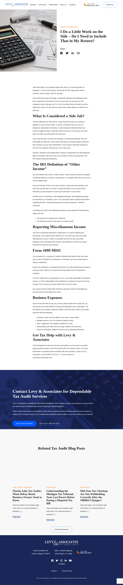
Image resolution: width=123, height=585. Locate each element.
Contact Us (110, 5)
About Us (63, 5)
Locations (72, 5)
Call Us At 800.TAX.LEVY (49, 423)
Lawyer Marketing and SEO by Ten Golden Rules (74, 578)
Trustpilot (61, 564)
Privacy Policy (67, 571)
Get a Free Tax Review (24, 423)
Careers (54, 571)
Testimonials (53, 5)
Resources (42, 5)
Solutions (33, 5)
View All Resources (61, 529)
